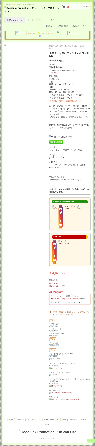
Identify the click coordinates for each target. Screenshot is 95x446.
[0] (64, 6)
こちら (68, 302)
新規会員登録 (63, 26)
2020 (63, 286)
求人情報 (83, 419)
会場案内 (53, 72)
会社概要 (11, 419)
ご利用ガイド (50, 26)
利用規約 (64, 419)
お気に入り (75, 26)
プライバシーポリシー (34, 419)
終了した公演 (53, 284)
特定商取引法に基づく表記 (51, 419)
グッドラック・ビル (47, 424)
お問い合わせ (73, 419)
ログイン (85, 26)
